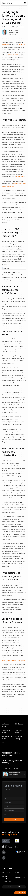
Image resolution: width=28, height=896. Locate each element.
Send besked (14, 819)
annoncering (19, 176)
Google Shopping (13, 55)
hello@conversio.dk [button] (11, 753)
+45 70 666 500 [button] (9, 756)
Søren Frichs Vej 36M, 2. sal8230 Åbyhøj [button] (12, 762)
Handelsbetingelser (20, 873)
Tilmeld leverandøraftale (14, 887)
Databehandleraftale (20, 877)
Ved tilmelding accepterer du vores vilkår (14, 814)
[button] (20, 892)
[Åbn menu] (24, 3)
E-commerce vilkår (6, 881)
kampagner (5, 44)
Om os (4, 743)
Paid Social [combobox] (17, 768)
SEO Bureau (19, 724)
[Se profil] (24, 774)
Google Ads (21, 44)
